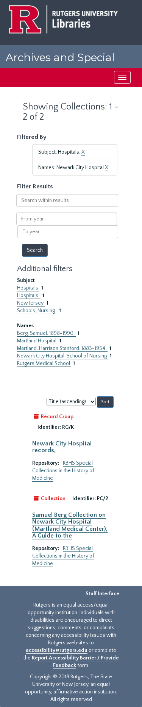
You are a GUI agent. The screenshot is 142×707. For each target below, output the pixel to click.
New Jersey (31, 303)
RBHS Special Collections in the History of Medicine (63, 470)
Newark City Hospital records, (62, 447)
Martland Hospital (37, 341)
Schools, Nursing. (37, 311)
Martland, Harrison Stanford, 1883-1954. (62, 348)
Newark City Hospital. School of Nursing (62, 356)
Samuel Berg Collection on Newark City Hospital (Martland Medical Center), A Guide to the (70, 525)
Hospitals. (29, 296)
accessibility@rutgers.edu (56, 650)
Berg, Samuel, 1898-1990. (46, 333)
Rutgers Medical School (44, 363)
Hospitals (28, 288)
